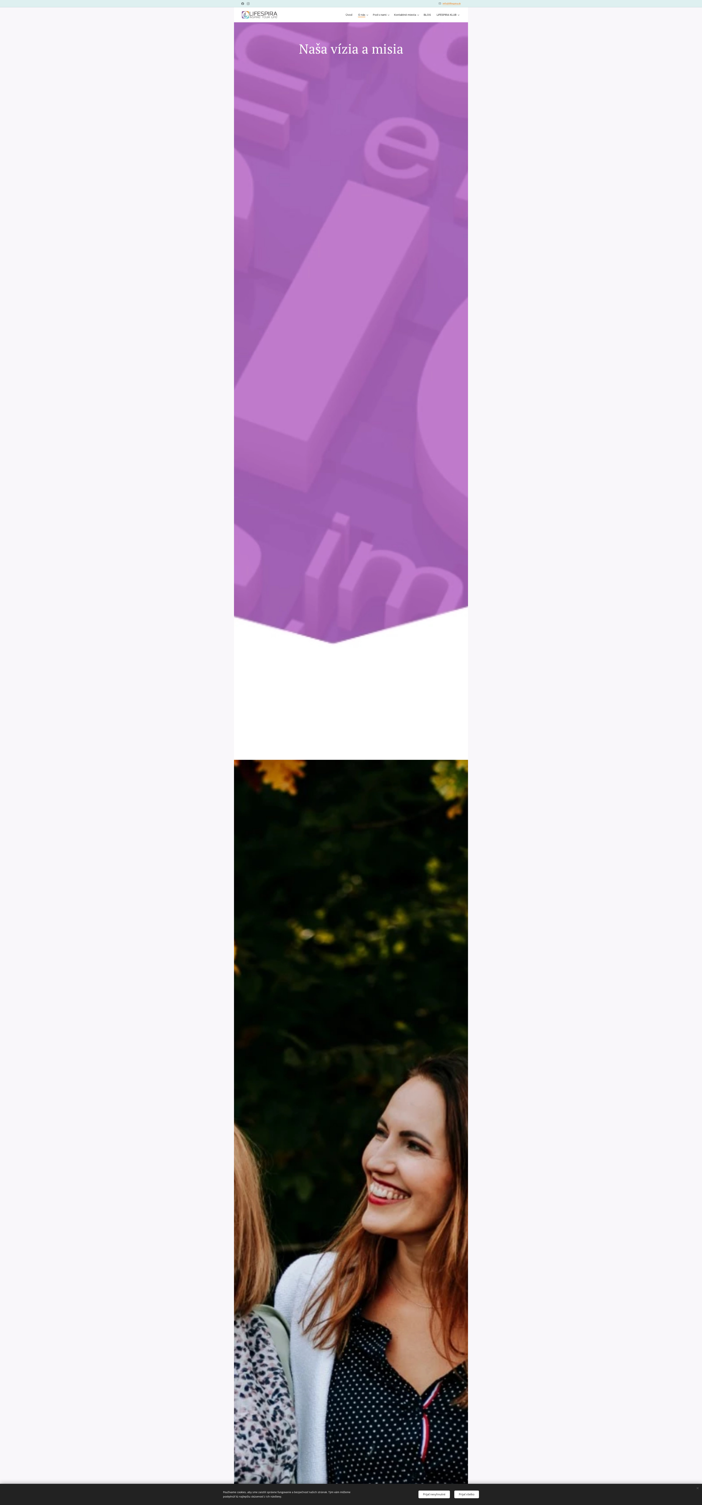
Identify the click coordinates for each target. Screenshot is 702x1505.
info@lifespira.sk (452, 3)
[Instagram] (248, 4)
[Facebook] (242, 4)
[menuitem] (350, 14)
